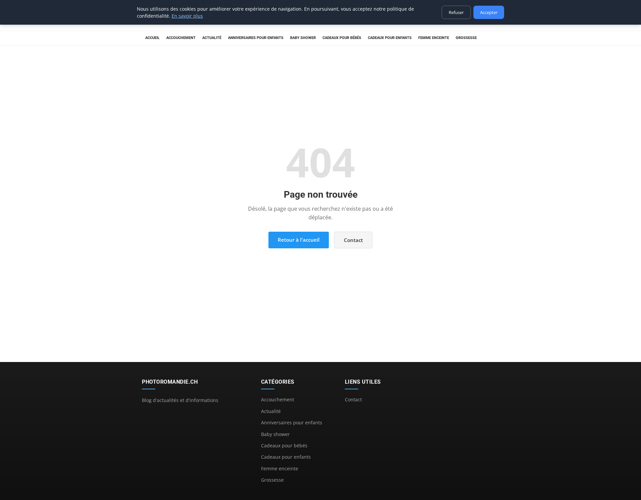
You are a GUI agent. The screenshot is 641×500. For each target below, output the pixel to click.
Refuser (456, 12)
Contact (353, 240)
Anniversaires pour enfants (255, 38)
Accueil (152, 38)
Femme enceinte (433, 38)
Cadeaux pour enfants (390, 38)
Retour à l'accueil (298, 239)
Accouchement (181, 38)
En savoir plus (187, 16)
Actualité (211, 38)
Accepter (488, 12)
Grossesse (466, 38)
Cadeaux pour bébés (342, 38)
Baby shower (303, 38)
